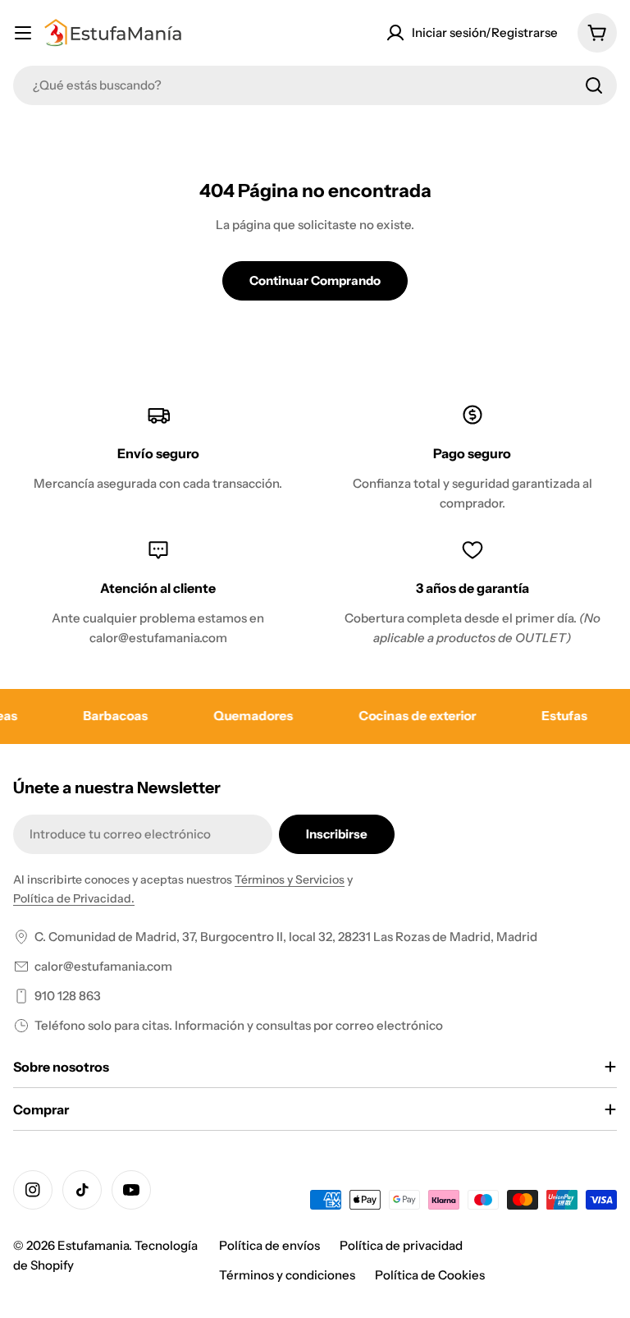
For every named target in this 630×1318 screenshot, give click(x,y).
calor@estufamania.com (103, 966)
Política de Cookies (430, 1275)
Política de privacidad (401, 1245)
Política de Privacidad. (74, 898)
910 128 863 (67, 995)
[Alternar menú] (23, 33)
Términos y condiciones (287, 1275)
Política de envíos (269, 1245)
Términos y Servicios (290, 879)
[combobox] (315, 85)
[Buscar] (594, 85)
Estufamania (93, 1245)
